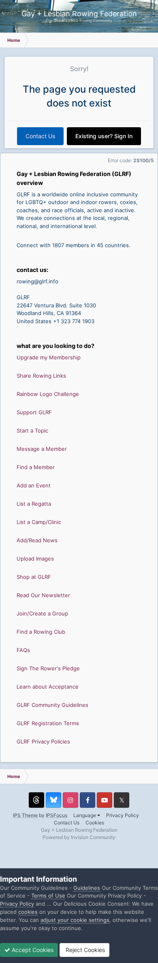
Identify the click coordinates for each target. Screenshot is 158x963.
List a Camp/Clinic (39, 522)
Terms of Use (48, 895)
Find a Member (36, 467)
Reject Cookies (84, 949)
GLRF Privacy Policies (43, 741)
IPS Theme (25, 815)
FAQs (23, 650)
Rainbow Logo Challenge (48, 394)
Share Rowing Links (41, 375)
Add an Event (34, 485)
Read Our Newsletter (43, 595)
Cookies (94, 823)
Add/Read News (37, 540)
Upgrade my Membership (49, 357)
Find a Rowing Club (41, 631)
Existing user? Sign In (103, 136)
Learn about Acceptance (48, 686)
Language (85, 815)
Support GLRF (34, 412)
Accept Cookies (31, 949)
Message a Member (42, 449)
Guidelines (86, 888)
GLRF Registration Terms (48, 723)
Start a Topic (32, 430)
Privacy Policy (122, 815)
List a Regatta (34, 503)
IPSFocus (56, 815)
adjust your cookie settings (75, 920)
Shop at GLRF (34, 577)
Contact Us (40, 136)
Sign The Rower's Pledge (48, 668)
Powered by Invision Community (79, 837)
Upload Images (35, 558)
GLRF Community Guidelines (52, 705)
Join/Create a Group (42, 613)
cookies (28, 912)
